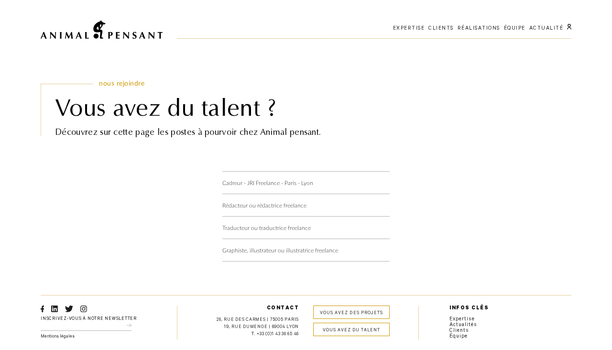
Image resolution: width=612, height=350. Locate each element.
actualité (546, 29)
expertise (409, 29)
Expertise (462, 319)
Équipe (458, 336)
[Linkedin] (54, 309)
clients (441, 29)
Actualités (463, 325)
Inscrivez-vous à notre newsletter (89, 319)
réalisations (479, 29)
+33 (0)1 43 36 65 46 (278, 334)
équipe (514, 29)
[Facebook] (42, 309)
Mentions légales (58, 336)
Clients (459, 331)
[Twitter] (69, 309)
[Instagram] (83, 309)
